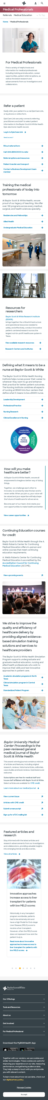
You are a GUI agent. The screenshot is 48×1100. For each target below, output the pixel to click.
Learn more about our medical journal (20, 788)
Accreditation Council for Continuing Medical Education (20, 564)
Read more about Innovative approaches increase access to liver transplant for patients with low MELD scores (23, 945)
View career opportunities (15, 515)
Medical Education (23, 15)
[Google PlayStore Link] (27, 1050)
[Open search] (42, 3)
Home (5, 22)
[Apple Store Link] (10, 1050)
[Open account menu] (35, 3)
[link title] (24, 3)
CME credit (35, 783)
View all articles (10, 854)
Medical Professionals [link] (19, 22)
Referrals (7, 15)
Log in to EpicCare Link (13, 132)
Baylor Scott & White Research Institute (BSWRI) (23, 317)
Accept (24, 1094)
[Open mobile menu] (4, 3)
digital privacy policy (14, 1080)
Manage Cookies (24, 1087)
